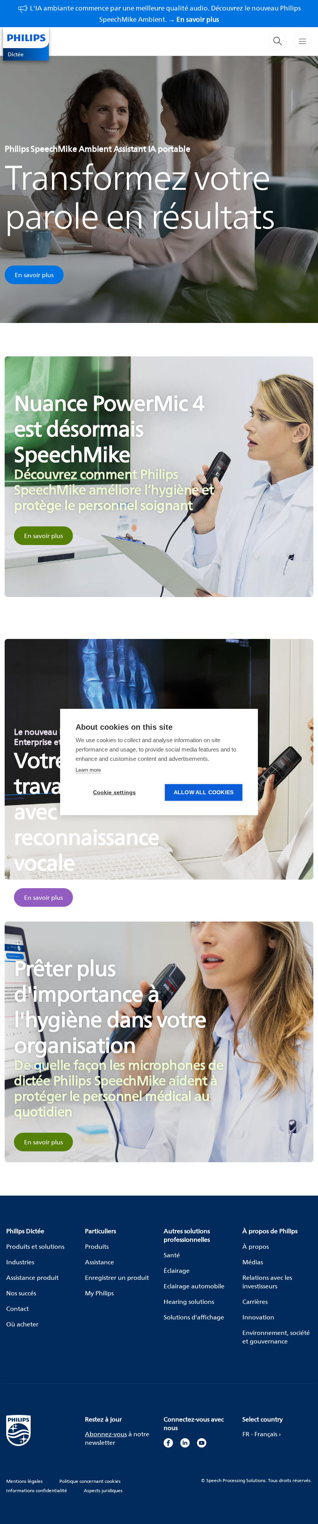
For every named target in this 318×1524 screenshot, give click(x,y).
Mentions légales (24, 1481)
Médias (252, 1262)
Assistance (99, 1262)
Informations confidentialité (36, 1490)
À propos (255, 1246)
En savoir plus (34, 274)
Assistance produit (32, 1277)
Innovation (258, 1317)
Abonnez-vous (106, 1434)
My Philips (99, 1293)
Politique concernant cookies (90, 1481)
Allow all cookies (203, 792)
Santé (172, 1255)
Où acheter (22, 1324)
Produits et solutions (35, 1246)
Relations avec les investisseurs (267, 1281)
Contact (17, 1308)
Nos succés (21, 1293)
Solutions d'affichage (194, 1317)
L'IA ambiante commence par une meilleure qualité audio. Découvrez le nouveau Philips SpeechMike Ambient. (165, 13)
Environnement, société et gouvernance (276, 1337)
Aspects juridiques (103, 1490)
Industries (20, 1262)
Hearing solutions (189, 1301)
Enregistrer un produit (117, 1277)
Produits (97, 1246)
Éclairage (177, 1270)
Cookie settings (114, 792)
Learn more (88, 770)
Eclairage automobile (194, 1286)
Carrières (255, 1301)
